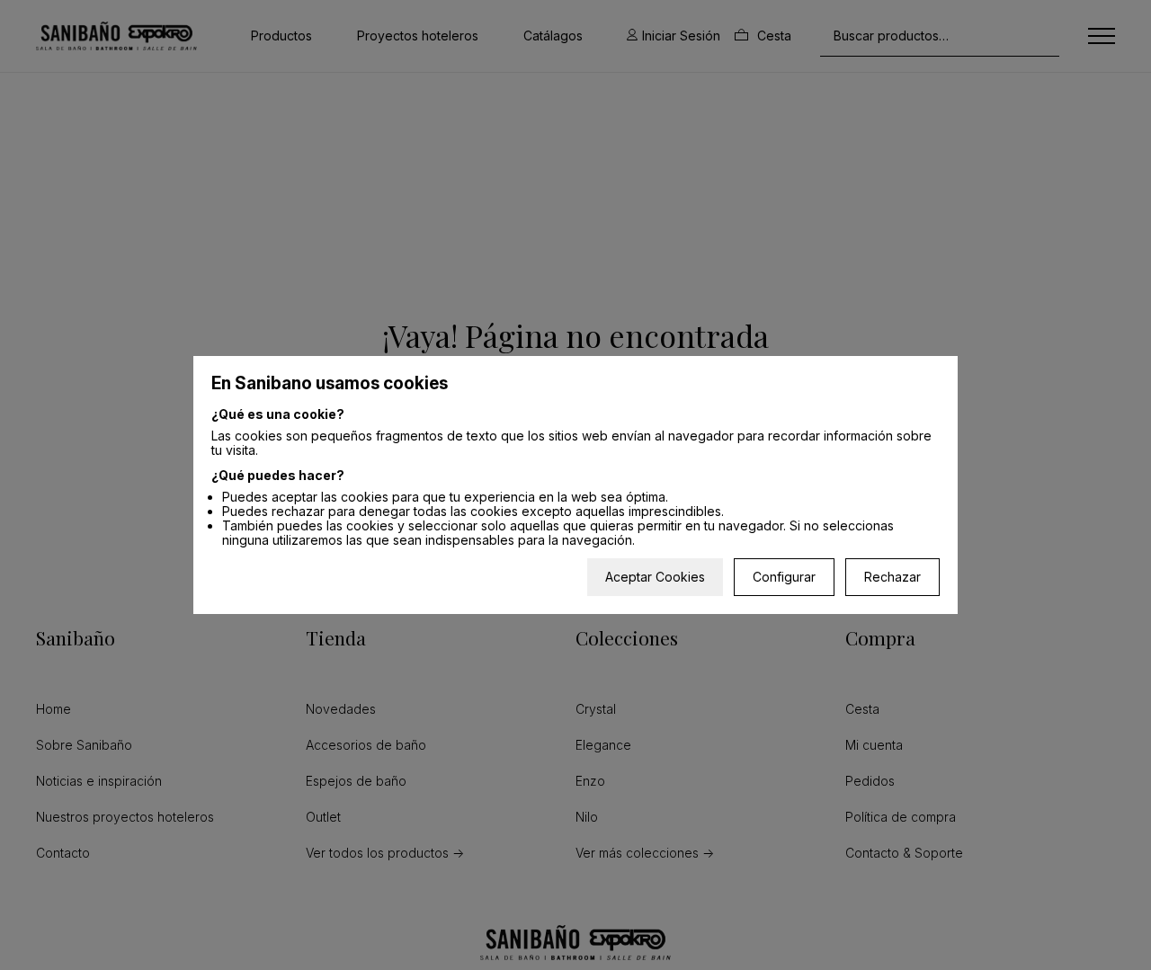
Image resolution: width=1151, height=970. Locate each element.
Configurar (784, 576)
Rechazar (892, 576)
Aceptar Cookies (655, 576)
